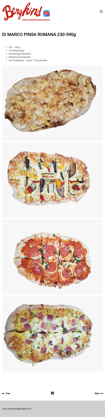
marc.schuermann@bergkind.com (16, 409)
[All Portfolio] (52, 393)
